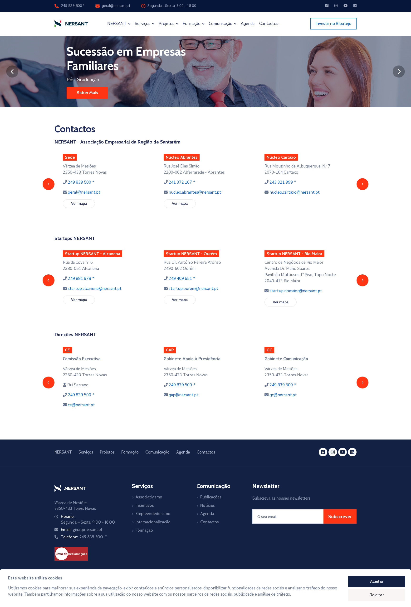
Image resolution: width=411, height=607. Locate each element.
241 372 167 (180, 182)
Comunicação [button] (221, 24)
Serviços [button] (143, 24)
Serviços (85, 452)
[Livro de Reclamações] (71, 553)
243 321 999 (281, 182)
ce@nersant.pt (81, 405)
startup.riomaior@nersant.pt (295, 291)
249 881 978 (79, 278)
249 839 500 (71, 5)
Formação (130, 452)
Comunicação (157, 452)
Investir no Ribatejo (333, 23)
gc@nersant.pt (283, 395)
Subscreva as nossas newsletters (281, 498)
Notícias (207, 505)
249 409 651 (180, 278)
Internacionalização (153, 522)
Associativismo (149, 497)
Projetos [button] (167, 24)
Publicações (210, 497)
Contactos (268, 24)
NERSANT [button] (117, 24)
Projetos (107, 452)
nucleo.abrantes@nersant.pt (195, 192)
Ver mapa (79, 203)
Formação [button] (192, 24)
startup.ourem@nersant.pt (193, 288)
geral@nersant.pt (115, 5)
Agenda (247, 24)
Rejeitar (377, 594)
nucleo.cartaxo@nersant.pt (294, 192)
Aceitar (376, 581)
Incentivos (145, 505)
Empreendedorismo (153, 513)
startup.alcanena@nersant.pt (95, 288)
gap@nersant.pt (183, 395)
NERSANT (63, 452)
